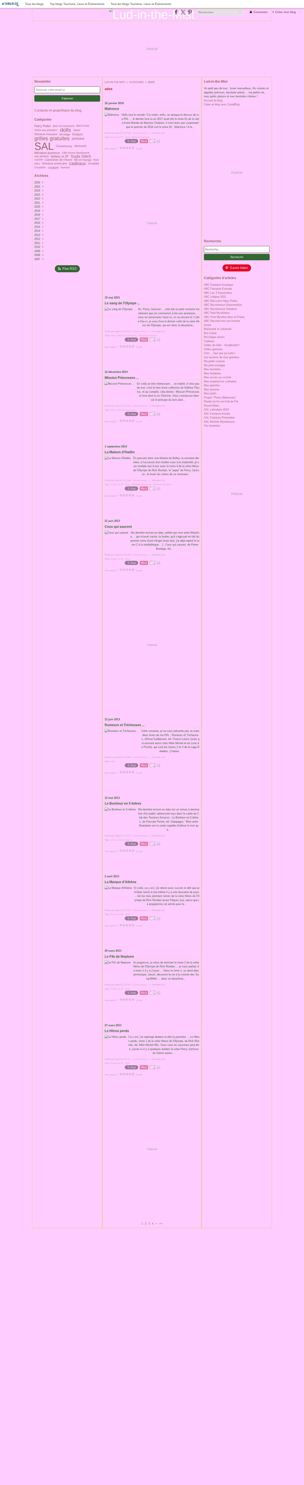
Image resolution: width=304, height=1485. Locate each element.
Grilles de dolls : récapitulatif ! (222, 345)
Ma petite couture (214, 361)
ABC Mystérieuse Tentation (220, 308)
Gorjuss (77, 134)
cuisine (38, 159)
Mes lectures (211, 389)
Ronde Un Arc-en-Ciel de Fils (221, 401)
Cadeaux (209, 341)
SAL (44, 146)
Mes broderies (212, 373)
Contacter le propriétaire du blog (57, 110)
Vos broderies (212, 425)
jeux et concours (63, 125)
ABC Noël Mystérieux (217, 312)
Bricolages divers (214, 337)
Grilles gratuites (213, 349)
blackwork (80, 146)
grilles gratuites (52, 138)
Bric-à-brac (210, 333)
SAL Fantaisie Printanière (219, 417)
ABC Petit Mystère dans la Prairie (224, 317)
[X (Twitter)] (183, 12)
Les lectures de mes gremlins (221, 357)
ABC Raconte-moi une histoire (222, 320)
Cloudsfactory (64, 146)
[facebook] (176, 12)
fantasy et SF (60, 156)
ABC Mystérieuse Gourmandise (223, 304)
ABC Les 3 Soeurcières (218, 292)
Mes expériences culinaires (220, 381)
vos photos (41, 156)
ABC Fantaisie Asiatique (218, 284)
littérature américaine (54, 163)
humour (65, 167)
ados (37, 163)
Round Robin (211, 405)
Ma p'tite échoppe (214, 365)
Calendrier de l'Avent (58, 159)
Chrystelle (40, 167)
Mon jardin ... (212, 393)
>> (161, 1223)
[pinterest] (189, 12)
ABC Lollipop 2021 (215, 296)
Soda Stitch (81, 156)
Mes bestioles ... (214, 369)
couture (53, 167)
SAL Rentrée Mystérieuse (219, 421)
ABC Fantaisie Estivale (218, 288)
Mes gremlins (212, 385)
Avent (207, 325)
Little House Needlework (76, 153)
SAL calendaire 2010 (216, 409)
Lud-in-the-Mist (115, 82)
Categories (136, 82)
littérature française (45, 134)
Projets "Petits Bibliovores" (220, 397)
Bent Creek (83, 126)
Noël (96, 160)
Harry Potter (42, 125)
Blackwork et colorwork (218, 329)
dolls (65, 130)
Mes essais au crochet (217, 377)
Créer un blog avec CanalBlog (221, 104)
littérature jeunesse (47, 153)
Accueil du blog (213, 100)
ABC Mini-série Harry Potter (220, 300)
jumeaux (78, 138)
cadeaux (77, 163)
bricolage (64, 134)
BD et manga (82, 159)
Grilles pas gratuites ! (46, 130)
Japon (76, 130)
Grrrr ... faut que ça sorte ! (219, 353)
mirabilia (93, 163)
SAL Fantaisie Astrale (217, 413)
